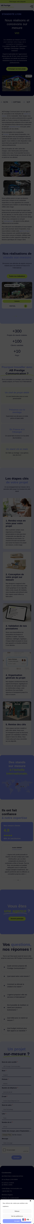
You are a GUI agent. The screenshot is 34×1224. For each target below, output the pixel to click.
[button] (30, 1201)
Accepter (17, 1221)
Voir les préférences (17, 1216)
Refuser (17, 1211)
